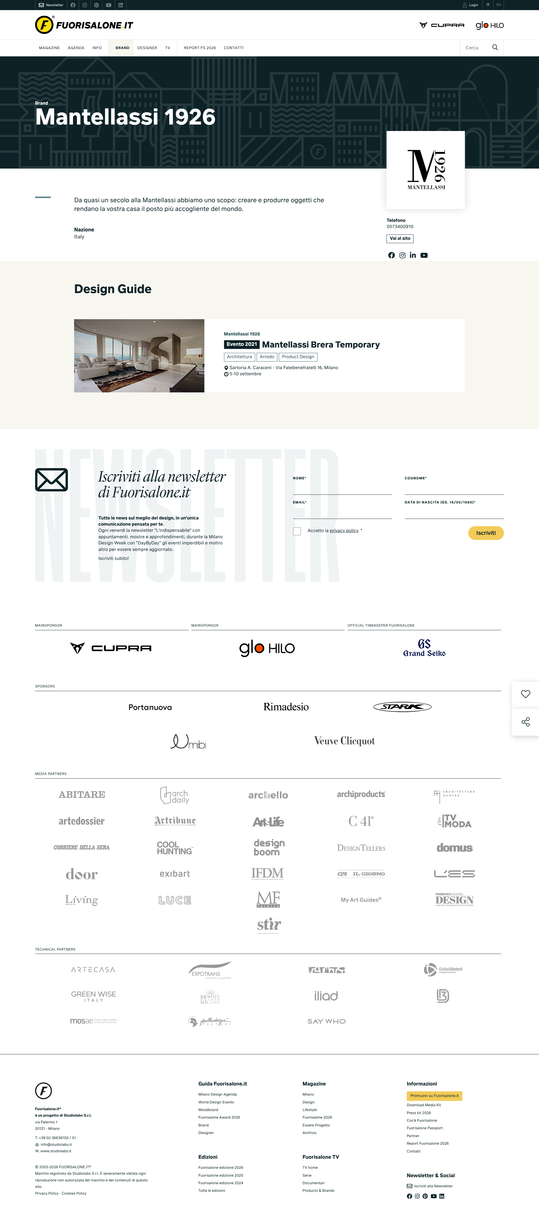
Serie (307, 1175)
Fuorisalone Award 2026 (219, 1117)
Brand (123, 48)
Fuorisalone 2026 (317, 1117)
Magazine (49, 48)
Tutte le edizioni (211, 1191)
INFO (97, 48)
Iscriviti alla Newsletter (432, 1186)
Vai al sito (400, 238)
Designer (147, 48)
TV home (310, 1168)
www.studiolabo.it (55, 1151)
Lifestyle (310, 1110)
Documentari (314, 1183)
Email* (300, 502)
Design (308, 1102)
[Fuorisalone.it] (84, 25)
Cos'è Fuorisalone (422, 1121)
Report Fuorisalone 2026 (428, 1144)
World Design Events (216, 1102)
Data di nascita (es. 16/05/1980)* (440, 502)
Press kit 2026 (419, 1113)
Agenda (76, 48)
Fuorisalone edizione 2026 (220, 1168)
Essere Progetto (316, 1125)
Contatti (234, 48)
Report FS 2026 (200, 48)
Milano (308, 1094)
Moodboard (208, 1110)
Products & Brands (318, 1191)
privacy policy (344, 531)
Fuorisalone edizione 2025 (220, 1175)
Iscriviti (486, 533)
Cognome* (416, 478)
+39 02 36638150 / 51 (57, 1138)
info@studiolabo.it (56, 1145)
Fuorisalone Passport (425, 1128)
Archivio (310, 1133)
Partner (413, 1136)
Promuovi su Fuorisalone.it (434, 1096)
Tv (167, 48)
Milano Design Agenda (217, 1094)
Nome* (300, 478)
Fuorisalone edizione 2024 (220, 1183)
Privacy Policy (46, 1193)
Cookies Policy (73, 1193)
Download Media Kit (424, 1105)
